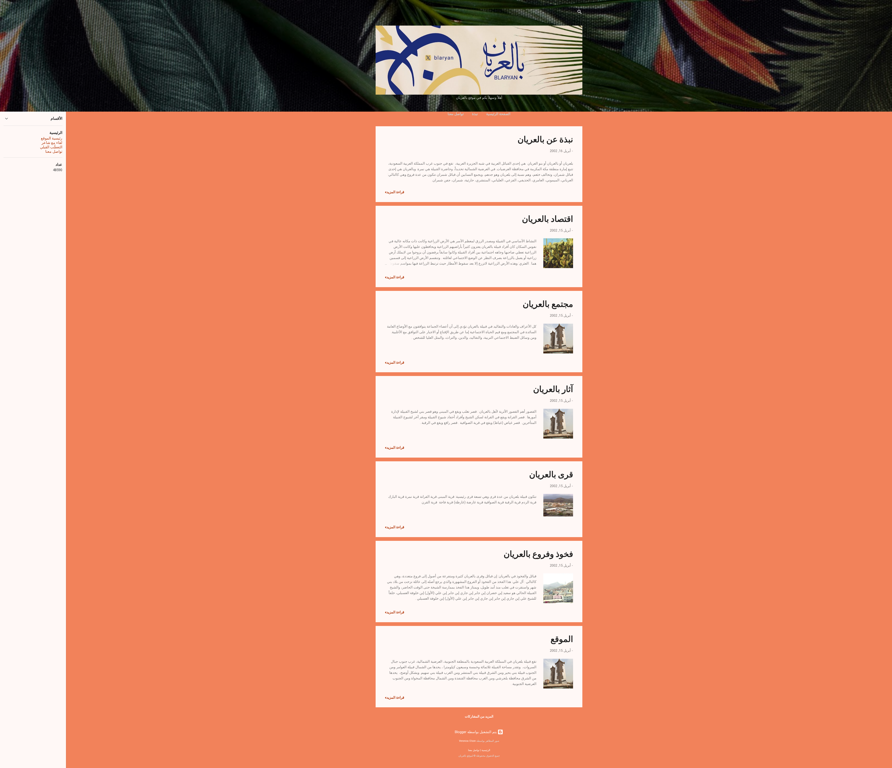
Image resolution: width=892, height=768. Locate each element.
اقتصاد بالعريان (547, 218)
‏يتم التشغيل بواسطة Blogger (476, 732)
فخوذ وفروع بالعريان (538, 553)
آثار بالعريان (553, 388)
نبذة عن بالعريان (545, 138)
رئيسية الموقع (51, 138)
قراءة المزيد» (394, 192)
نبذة (475, 114)
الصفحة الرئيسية (498, 114)
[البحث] (579, 13)
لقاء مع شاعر (52, 142)
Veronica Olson (467, 740)
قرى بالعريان (551, 473)
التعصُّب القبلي (51, 147)
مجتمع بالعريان (548, 303)
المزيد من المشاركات (479, 716)
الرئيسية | (484, 750)
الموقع (562, 638)
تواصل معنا (456, 114)
